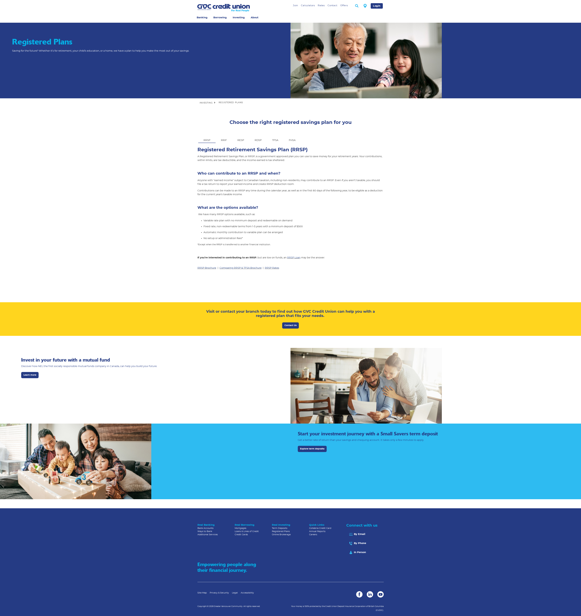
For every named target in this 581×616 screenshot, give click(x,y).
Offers (344, 5)
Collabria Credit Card (320, 528)
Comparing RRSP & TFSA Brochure (241, 268)
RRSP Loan (293, 257)
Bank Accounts (205, 528)
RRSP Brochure (206, 268)
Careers (313, 535)
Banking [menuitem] (202, 17)
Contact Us (290, 325)
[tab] (207, 138)
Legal (235, 593)
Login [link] (377, 6)
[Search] (356, 6)
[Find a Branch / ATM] (365, 6)
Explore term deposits (311, 449)
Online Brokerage (281, 535)
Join (295, 5)
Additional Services (207, 535)
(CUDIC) (379, 610)
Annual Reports (317, 531)
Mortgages (240, 528)
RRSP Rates (272, 268)
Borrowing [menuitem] (220, 17)
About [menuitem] (254, 17)
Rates (321, 5)
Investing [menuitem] (239, 17)
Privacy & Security (219, 593)
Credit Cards (241, 535)
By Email (359, 534)
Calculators (308, 5)
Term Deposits (279, 528)
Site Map (202, 593)
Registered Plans (281, 531)
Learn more (29, 375)
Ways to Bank (204, 531)
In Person (359, 552)
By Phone (359, 543)
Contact (332, 5)
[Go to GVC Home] (233, 8)
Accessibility (247, 593)
